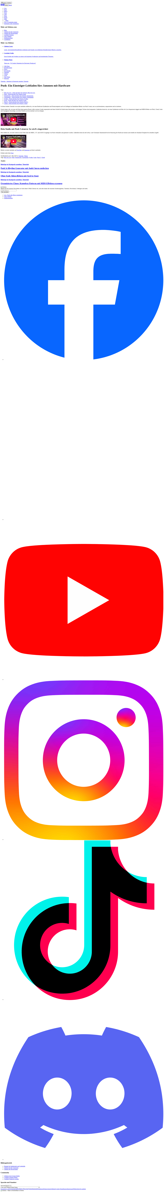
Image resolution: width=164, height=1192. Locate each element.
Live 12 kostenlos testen (10, 22)
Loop (5, 75)
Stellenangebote (8, 38)
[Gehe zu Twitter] (83, 519)
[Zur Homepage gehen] (3, 5)
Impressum (70, 1189)
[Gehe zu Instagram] (83, 839)
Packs (5, 17)
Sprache (3, 1185)
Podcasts (6, 78)
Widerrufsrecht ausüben (79, 1189)
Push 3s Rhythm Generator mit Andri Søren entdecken (25, 168)
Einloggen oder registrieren (11, 23)
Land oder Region (6, 1187)
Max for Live (7, 157)
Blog (5, 30)
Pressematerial (13, 1189)
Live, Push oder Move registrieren (13, 195)
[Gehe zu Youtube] (83, 679)
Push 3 (39, 157)
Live (5, 8)
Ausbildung (7, 39)
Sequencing (18, 157)
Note (5, 13)
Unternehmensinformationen (35, 1189)
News (5, 69)
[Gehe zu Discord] (83, 1159)
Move (5, 11)
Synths (31, 157)
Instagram (27, 150)
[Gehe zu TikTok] (83, 999)
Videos (6, 74)
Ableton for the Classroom (11, 32)
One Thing (7, 77)
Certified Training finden (10, 1177)
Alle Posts (7, 66)
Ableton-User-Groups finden (12, 1176)
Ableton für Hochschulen (11, 33)
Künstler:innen (8, 67)
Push (5, 10)
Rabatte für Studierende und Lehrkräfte (14, 1166)
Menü (6, 5)
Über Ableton (7, 36)
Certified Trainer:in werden (11, 1179)
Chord (43, 157)
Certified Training (9, 35)
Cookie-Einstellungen (61, 1189)
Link (5, 14)
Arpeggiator (25, 157)
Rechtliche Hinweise (22, 1189)
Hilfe (5, 19)
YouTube (19, 150)
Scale (34, 157)
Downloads (7, 71)
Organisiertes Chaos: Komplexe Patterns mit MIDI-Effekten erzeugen (31, 183)
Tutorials (6, 72)
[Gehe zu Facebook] (83, 359)
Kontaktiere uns (5, 1189)
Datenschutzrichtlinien (49, 1189)
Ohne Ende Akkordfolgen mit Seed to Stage (20, 176)
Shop (5, 16)
